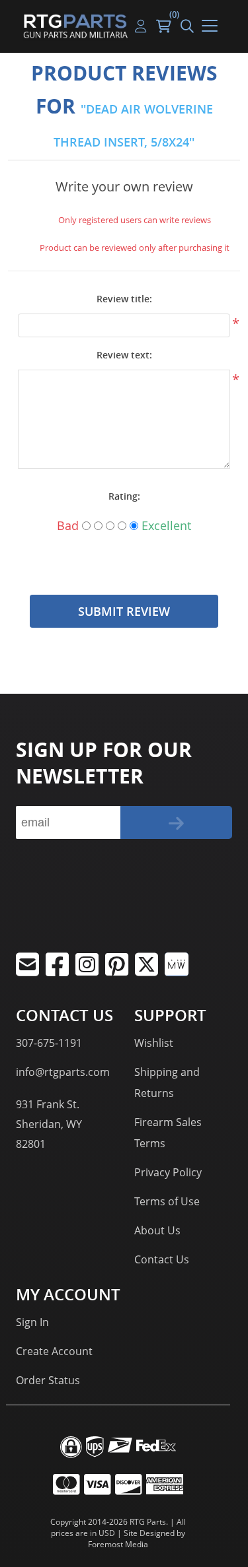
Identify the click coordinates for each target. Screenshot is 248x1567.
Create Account (54, 1351)
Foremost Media (118, 1544)
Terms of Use (167, 1201)
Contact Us (161, 1259)
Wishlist (153, 1043)
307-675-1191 (49, 1043)
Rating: (124, 496)
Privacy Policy (168, 1172)
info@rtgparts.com (63, 1072)
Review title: (124, 298)
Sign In (32, 1322)
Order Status (48, 1380)
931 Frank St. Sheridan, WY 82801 (49, 1124)
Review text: (124, 355)
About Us (157, 1230)
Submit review (124, 611)
